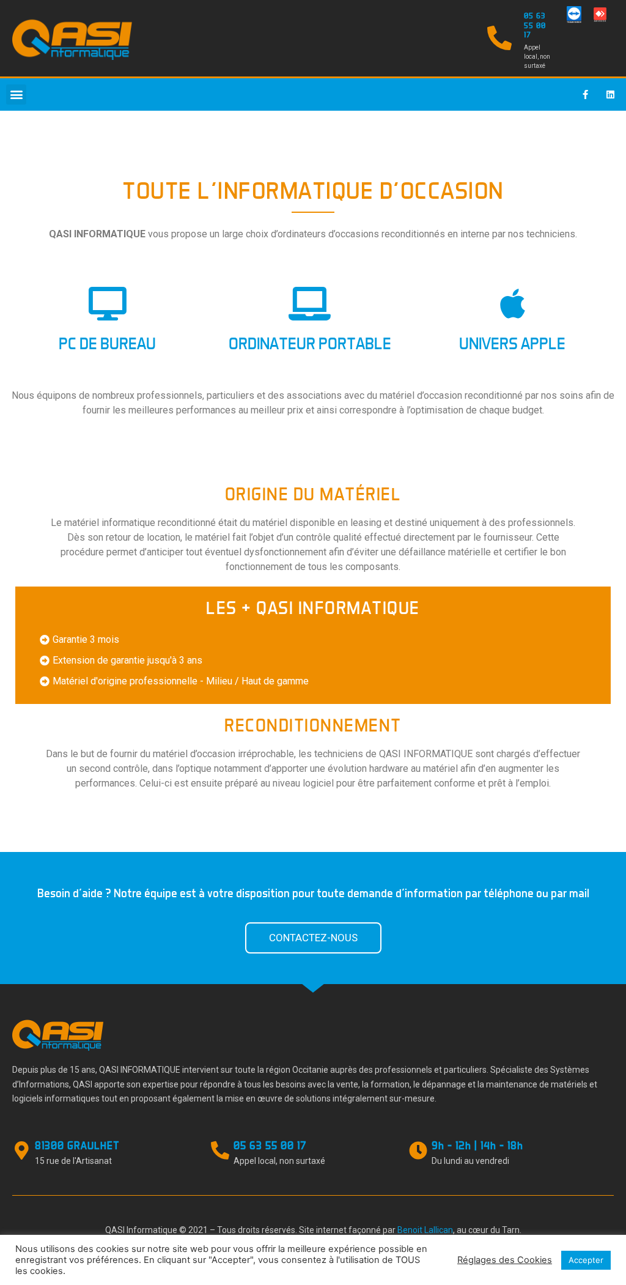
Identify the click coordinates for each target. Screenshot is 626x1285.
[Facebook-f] (585, 94)
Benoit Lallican (425, 1230)
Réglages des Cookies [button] (504, 1259)
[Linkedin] (611, 94)
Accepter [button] (586, 1260)
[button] (16, 94)
